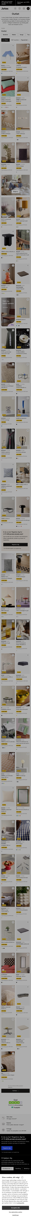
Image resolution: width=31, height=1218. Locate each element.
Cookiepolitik (20, 1203)
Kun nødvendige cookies (15, 1212)
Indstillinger (15, 1215)
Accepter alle (15, 1208)
